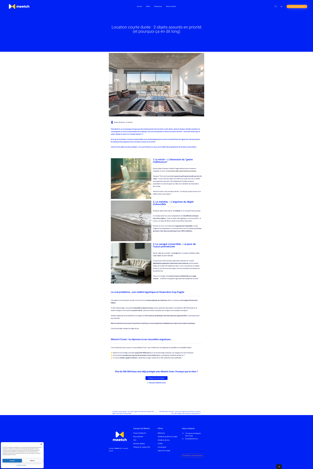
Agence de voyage (164, 450)
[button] (41, 444)
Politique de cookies (21, 465)
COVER (160, 443)
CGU (134, 440)
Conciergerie (162, 447)
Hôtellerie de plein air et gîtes (168, 436)
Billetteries (161, 433)
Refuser (32, 460)
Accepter (12, 460)
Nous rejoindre (138, 436)
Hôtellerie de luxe (164, 440)
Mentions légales (139, 443)
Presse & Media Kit (139, 433)
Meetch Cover (161, 383)
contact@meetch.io (191, 439)
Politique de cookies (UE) (141, 447)
